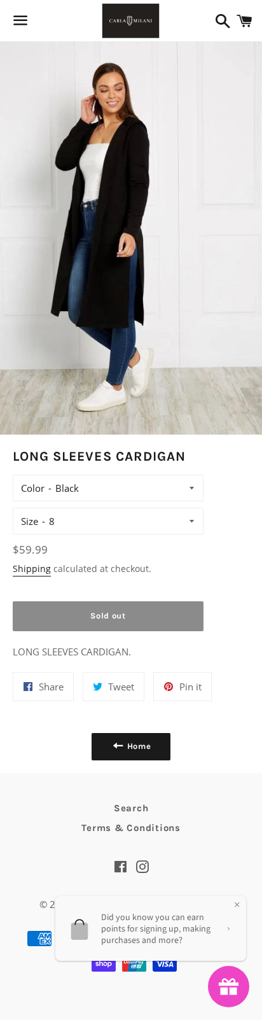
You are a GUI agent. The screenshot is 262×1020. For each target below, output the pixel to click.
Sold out (107, 615)
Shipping (32, 568)
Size (29, 521)
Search (131, 808)
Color (33, 488)
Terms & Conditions (131, 828)
